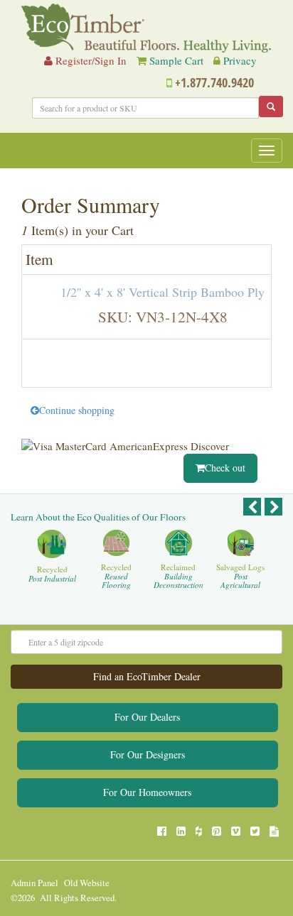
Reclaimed (178, 576)
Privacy (240, 60)
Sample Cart (176, 60)
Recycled (52, 574)
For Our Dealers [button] (147, 717)
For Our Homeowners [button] (147, 792)
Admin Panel (34, 883)
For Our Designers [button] (147, 754)
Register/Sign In (90, 60)
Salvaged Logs (240, 576)
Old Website (87, 883)
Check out (225, 467)
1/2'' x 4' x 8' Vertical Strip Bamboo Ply (162, 291)
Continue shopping (76, 410)
